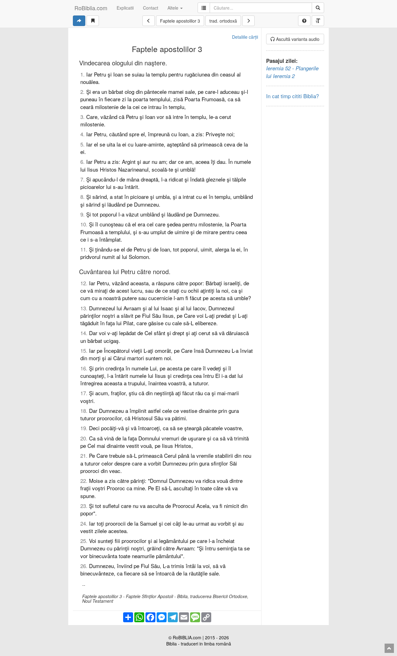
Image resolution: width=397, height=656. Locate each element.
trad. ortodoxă (223, 21)
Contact (150, 8)
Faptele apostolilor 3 (180, 21)
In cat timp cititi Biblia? (292, 96)
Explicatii (125, 8)
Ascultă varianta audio (297, 39)
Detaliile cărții (245, 37)
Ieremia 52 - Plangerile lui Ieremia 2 (292, 71)
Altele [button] (173, 8)
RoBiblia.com (90, 8)
